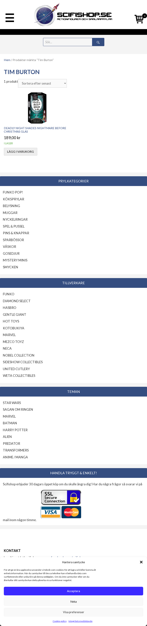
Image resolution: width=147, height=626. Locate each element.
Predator (11, 444)
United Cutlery (16, 369)
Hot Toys (11, 321)
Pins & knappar (16, 233)
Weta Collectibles (19, 376)
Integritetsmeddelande (80, 621)
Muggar (10, 213)
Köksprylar (13, 199)
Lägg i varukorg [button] (20, 151)
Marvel (9, 335)
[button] (141, 562)
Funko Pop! (13, 192)
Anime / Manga (15, 457)
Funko (8, 294)
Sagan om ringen (18, 409)
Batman (10, 423)
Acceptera (73, 591)
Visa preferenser (73, 612)
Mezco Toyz (13, 342)
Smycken (10, 267)
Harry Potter (15, 430)
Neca (7, 348)
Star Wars (12, 403)
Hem (7, 60)
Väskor (9, 247)
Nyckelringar (15, 219)
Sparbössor (13, 240)
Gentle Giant (14, 315)
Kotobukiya (13, 328)
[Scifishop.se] (73, 14)
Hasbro (9, 308)
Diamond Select (17, 301)
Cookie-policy (60, 621)
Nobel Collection (18, 355)
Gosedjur (11, 253)
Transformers (16, 450)
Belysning (11, 206)
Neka (73, 601)
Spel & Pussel (13, 226)
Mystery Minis (15, 260)
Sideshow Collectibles (23, 362)
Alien (7, 437)
